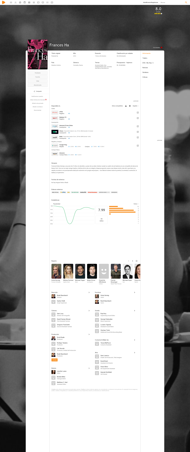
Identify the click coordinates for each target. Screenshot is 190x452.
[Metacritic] (83, 193)
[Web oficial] (55, 193)
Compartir (39, 91)
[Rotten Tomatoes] (92, 193)
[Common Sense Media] (104, 193)
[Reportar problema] (126, 106)
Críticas (144, 77)
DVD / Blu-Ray (148, 63)
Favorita (37, 77)
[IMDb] (69, 193)
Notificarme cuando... (38, 96)
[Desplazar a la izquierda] (129, 261)
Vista (37, 81)
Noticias (145, 68)
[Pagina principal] (3, 3)
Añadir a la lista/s (38, 107)
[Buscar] (186, 2)
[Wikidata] (114, 193)
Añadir (66, 182)
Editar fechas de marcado (38, 100)
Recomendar (37, 110)
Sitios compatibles (117, 106)
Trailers (144, 58)
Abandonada (37, 85)
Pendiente (37, 73)
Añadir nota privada (37, 103)
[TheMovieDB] (75, 193)
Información (146, 53)
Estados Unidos (56, 65)
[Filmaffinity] (63, 193)
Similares (145, 72)
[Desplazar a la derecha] (133, 261)
